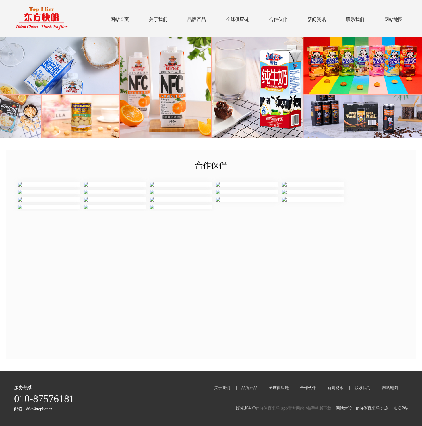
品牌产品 (196, 19)
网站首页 (120, 19)
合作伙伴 (278, 19)
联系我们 (355, 19)
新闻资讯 (316, 19)
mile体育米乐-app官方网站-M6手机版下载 (293, 408)
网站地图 (393, 19)
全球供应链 (237, 19)
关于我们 (158, 19)
